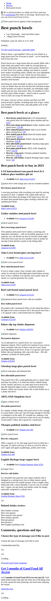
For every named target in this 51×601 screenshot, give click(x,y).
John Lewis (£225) (27, 179)
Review (9, 5)
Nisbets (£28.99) (26, 329)
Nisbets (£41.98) (26, 430)
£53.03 (20, 137)
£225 (8, 123)
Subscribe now (7, 589)
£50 (13, 160)
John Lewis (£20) (26, 258)
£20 (24, 132)
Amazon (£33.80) (26, 218)
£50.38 (18, 155)
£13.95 (20, 146)
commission (10, 15)
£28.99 (18, 141)
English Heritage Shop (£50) (31, 464)
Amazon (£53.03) (26, 295)
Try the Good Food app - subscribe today (18, 50)
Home (8, 3)
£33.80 (20, 127)
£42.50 (14, 151)
